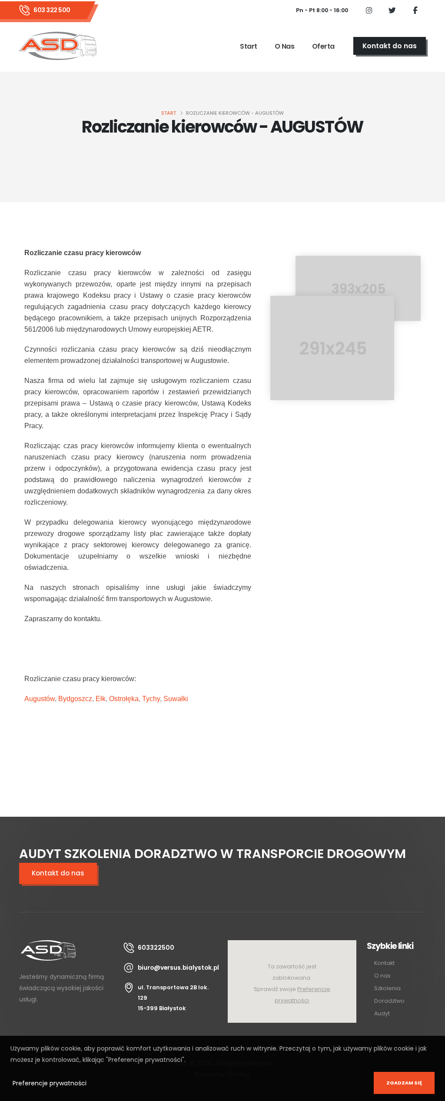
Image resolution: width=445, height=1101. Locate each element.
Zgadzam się (404, 1082)
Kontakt (384, 963)
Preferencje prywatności (49, 1083)
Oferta (323, 46)
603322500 (156, 947)
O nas (285, 46)
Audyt (382, 1013)
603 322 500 (51, 10)
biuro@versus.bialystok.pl (178, 967)
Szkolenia (387, 988)
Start (248, 46)
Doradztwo (389, 1001)
